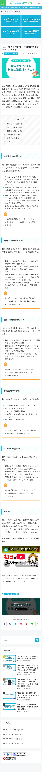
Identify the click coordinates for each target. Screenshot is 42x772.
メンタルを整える (14, 138)
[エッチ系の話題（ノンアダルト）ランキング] (9, 760)
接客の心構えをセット (15, 131)
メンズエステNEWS (14, 734)
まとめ (9, 141)
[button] (4, 624)
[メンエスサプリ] (21, 3)
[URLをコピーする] (37, 624)
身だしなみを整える (15, 123)
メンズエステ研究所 (14, 743)
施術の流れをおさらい (15, 127)
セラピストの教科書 (11, 53)
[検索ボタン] (39, 3)
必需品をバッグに (14, 134)
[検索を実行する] (37, 640)
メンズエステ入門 (13, 739)
